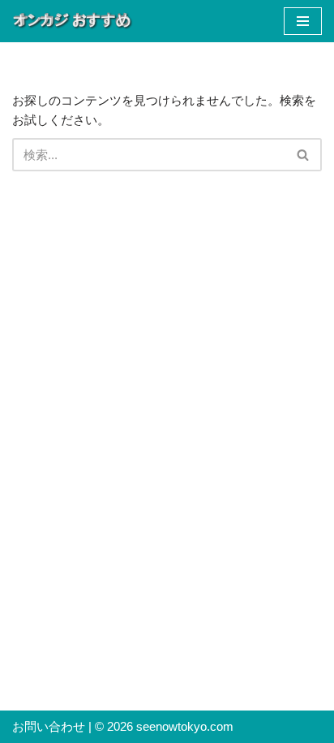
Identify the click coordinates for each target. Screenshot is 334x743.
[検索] (303, 154)
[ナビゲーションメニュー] (303, 21)
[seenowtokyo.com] (73, 21)
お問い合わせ (48, 726)
